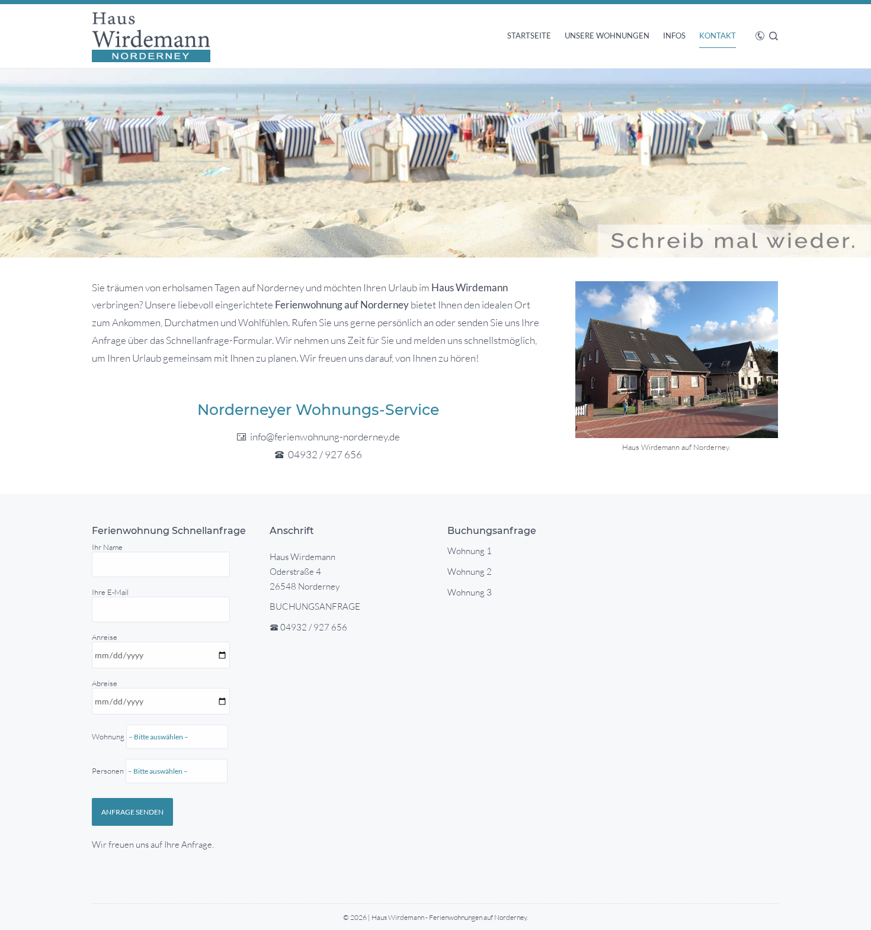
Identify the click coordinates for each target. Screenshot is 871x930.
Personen (109, 770)
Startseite (529, 35)
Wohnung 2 (469, 571)
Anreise (109, 703)
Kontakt (717, 35)
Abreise (109, 726)
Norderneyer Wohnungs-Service (318, 410)
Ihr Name (107, 547)
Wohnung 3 (469, 592)
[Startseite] (151, 36)
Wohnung (109, 753)
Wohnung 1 (469, 550)
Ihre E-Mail (110, 592)
